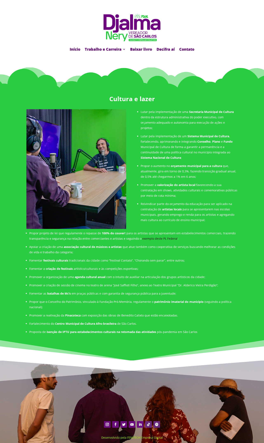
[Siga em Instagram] (107, 424)
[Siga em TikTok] (148, 424)
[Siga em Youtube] (132, 424)
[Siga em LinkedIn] (140, 424)
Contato (186, 49)
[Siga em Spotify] (156, 424)
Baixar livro (141, 49)
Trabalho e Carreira (103, 49)
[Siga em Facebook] (115, 424)
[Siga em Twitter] (123, 424)
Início (75, 49)
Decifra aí (166, 49)
